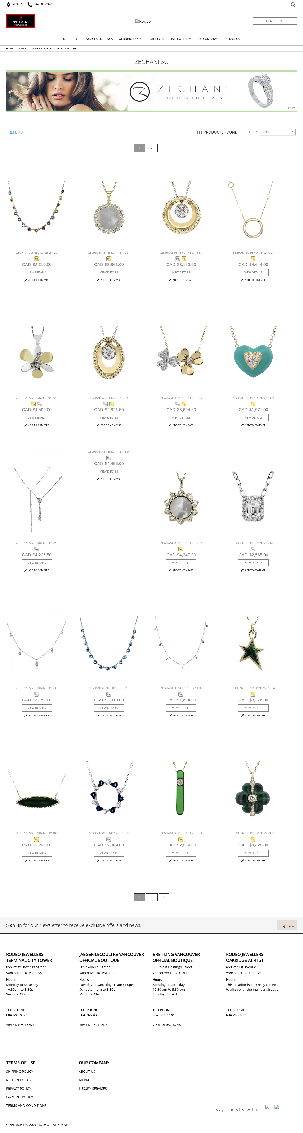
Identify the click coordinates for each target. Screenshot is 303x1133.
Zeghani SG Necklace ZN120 (36, 253)
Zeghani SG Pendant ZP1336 (253, 398)
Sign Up (286, 925)
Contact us (275, 21)
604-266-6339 (236, 1014)
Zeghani (23, 48)
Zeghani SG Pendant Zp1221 (37, 398)
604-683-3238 (163, 1014)
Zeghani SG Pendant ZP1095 (37, 543)
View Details (37, 272)
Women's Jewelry (43, 48)
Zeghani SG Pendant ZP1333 (181, 833)
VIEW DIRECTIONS (20, 1024)
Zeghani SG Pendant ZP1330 (253, 833)
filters (17, 132)
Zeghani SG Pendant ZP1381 (109, 833)
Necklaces (63, 48)
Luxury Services (93, 1088)
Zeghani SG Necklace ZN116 (181, 688)
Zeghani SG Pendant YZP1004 (253, 688)
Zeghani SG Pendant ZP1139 (37, 688)
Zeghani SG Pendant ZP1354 (109, 452)
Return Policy (18, 1080)
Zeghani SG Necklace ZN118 (108, 688)
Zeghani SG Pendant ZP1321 (253, 253)
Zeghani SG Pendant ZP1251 (109, 253)
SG (74, 48)
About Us (87, 1071)
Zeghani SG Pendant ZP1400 (37, 833)
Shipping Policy (19, 1071)
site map (60, 1124)
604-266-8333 (90, 1014)
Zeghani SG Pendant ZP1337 (109, 398)
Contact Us (231, 39)
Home (10, 48)
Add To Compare (38, 280)
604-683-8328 (16, 1014)
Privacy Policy (18, 1088)
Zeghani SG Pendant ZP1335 (181, 398)
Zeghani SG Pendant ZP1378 (253, 543)
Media (84, 1080)
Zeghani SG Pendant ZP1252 (181, 543)
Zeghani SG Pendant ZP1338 (181, 253)
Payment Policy (19, 1097)
